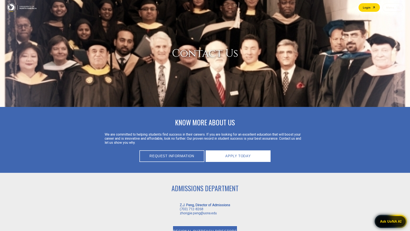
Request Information (171, 156)
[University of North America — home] (22, 7)
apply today (238, 156)
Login (366, 7)
